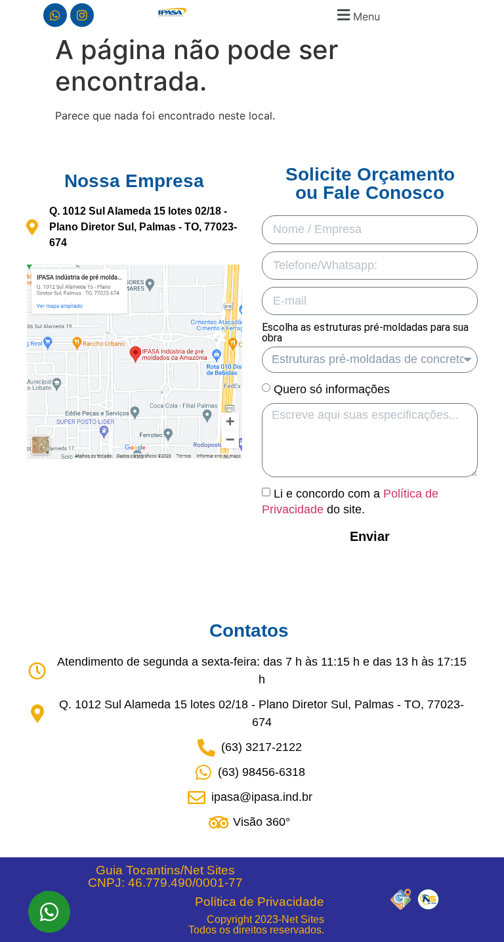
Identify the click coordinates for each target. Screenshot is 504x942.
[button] (357, 15)
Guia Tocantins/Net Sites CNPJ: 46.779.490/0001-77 (165, 876)
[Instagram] (82, 15)
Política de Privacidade (259, 902)
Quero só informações (332, 389)
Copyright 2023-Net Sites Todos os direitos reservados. (256, 924)
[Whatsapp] (55, 15)
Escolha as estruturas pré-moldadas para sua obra (365, 333)
